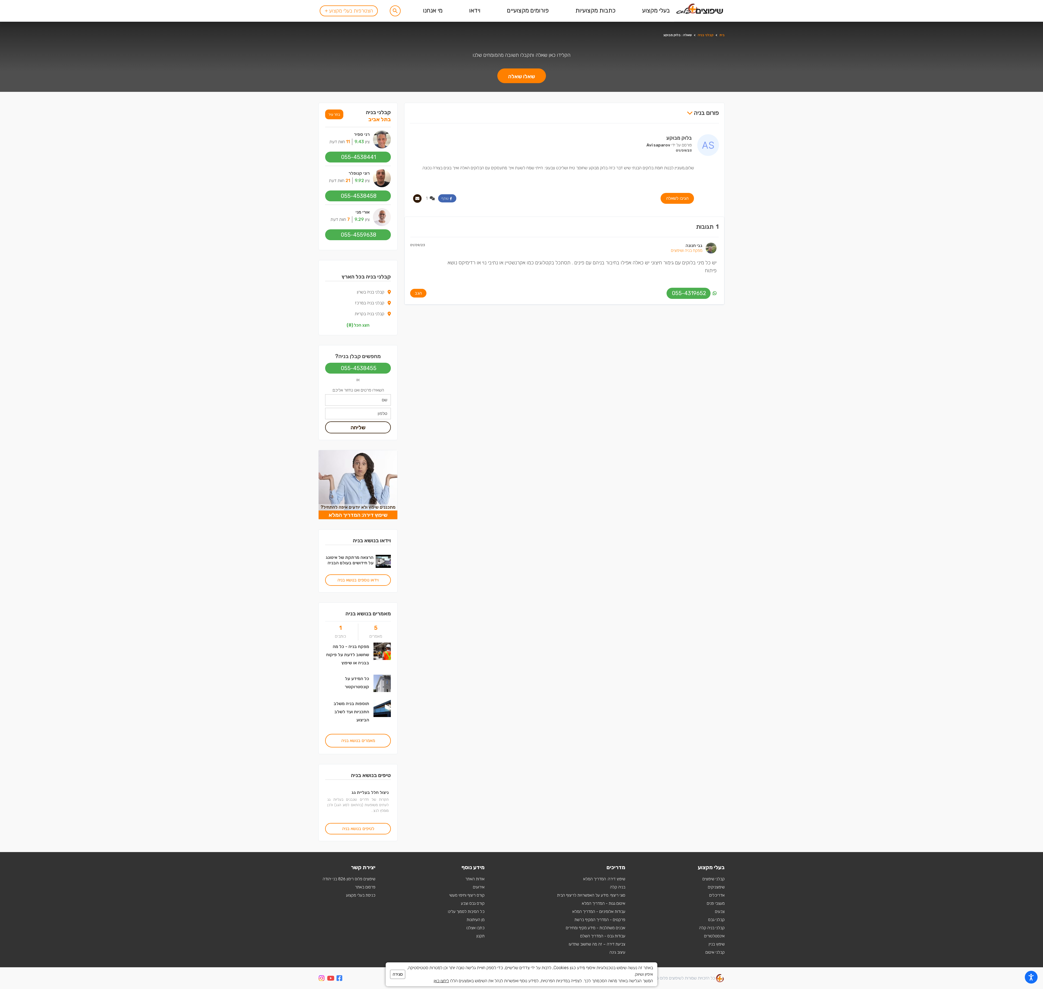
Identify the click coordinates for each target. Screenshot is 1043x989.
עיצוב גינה (617, 952)
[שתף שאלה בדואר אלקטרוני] (417, 198)
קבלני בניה (706, 35)
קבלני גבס (716, 919)
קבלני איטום (715, 952)
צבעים (720, 911)
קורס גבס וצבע (473, 903)
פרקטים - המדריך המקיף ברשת (599, 919)
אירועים (479, 887)
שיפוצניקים (716, 887)
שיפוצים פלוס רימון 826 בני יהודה (349, 879)
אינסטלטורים (714, 936)
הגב (418, 293)
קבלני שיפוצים (713, 879)
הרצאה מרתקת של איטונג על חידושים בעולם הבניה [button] (349, 560)
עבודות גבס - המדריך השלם (602, 936)
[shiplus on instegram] (321, 978)
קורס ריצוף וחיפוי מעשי (467, 895)
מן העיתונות (476, 919)
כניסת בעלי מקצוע (360, 895)
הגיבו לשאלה (677, 198)
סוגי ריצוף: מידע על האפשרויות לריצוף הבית (591, 895)
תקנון (480, 936)
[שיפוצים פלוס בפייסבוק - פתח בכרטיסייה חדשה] (339, 979)
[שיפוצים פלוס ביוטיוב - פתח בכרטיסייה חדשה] (330, 979)
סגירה (397, 974)
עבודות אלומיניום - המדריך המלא (598, 911)
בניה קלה (617, 887)
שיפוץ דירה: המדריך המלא (604, 879)
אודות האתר (475, 879)
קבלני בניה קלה (712, 927)
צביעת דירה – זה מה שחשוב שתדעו (597, 944)
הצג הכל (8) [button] (358, 325)
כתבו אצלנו (475, 927)
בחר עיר (334, 114)
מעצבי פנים (716, 903)
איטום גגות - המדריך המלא (603, 903)
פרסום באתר (365, 887)
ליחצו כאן (441, 980)
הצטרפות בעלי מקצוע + (349, 11)
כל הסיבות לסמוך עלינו (466, 911)
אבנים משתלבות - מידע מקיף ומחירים (595, 927)
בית (722, 35)
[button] (395, 11)
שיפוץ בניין (717, 944)
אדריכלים (717, 895)
